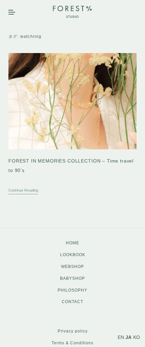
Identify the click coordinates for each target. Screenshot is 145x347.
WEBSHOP (72, 266)
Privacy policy (73, 331)
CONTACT (72, 301)
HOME (72, 243)
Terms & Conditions (72, 343)
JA (128, 337)
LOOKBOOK (72, 254)
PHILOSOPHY (72, 290)
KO (136, 337)
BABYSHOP (72, 278)
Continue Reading (23, 190)
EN (121, 337)
